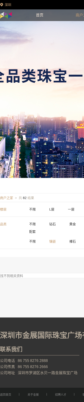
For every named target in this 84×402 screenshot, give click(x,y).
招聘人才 (60, 394)
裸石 (72, 241)
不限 (32, 209)
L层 (51, 209)
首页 (39, 15)
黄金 (72, 224)
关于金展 (33, 394)
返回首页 (5, 394)
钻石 (52, 224)
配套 (32, 231)
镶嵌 (52, 241)
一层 (71, 209)
